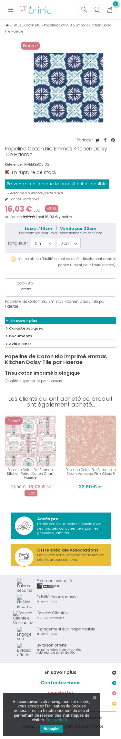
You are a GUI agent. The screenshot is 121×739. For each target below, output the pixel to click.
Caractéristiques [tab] (26, 328)
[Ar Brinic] (35, 10)
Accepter (52, 728)
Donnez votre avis (23, 199)
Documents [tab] (20, 336)
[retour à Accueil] (7, 25)
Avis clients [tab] (20, 343)
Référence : (14, 164)
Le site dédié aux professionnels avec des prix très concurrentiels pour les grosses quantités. (69, 525)
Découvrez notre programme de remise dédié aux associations (70, 554)
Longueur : (18, 243)
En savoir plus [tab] (23, 320)
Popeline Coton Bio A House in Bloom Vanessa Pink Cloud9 (91, 471)
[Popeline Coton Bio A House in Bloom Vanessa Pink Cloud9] (91, 441)
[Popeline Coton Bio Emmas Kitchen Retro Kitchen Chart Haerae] (30, 441)
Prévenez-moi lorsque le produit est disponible (57, 184)
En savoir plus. (59, 720)
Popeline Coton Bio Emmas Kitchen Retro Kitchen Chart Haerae (30, 473)
